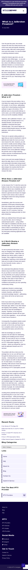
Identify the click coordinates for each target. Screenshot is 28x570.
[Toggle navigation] (23, 10)
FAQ (4, 461)
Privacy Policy (6, 558)
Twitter (5, 544)
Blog (4, 471)
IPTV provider (6, 400)
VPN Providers (6, 531)
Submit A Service (8, 481)
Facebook (6, 539)
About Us (6, 466)
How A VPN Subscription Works (11, 437)
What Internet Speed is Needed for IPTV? (14, 439)
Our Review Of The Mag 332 (10, 426)
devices (4, 49)
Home (5, 456)
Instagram (6, 542)
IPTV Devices (5, 525)
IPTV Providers (8, 495)
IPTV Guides (5, 528)
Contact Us (6, 476)
